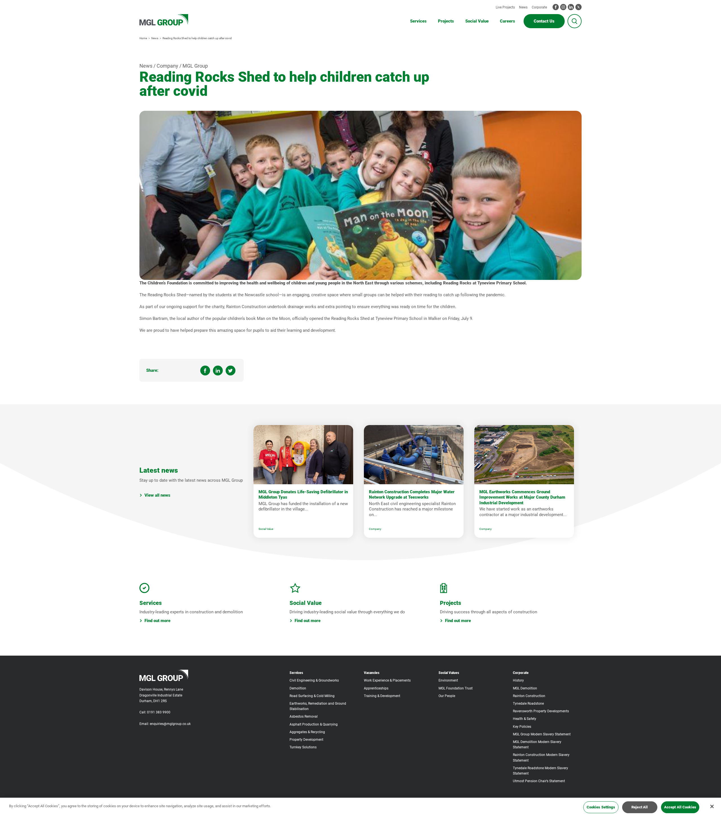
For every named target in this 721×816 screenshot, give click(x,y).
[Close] (712, 806)
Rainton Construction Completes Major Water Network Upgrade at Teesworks (412, 494)
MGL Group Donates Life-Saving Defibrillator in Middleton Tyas (303, 494)
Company (375, 528)
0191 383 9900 (158, 712)
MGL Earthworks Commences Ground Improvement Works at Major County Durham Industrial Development (522, 497)
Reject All (639, 807)
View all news (157, 495)
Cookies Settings (601, 807)
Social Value (266, 528)
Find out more (157, 620)
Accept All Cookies (680, 807)
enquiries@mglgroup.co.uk (170, 724)
